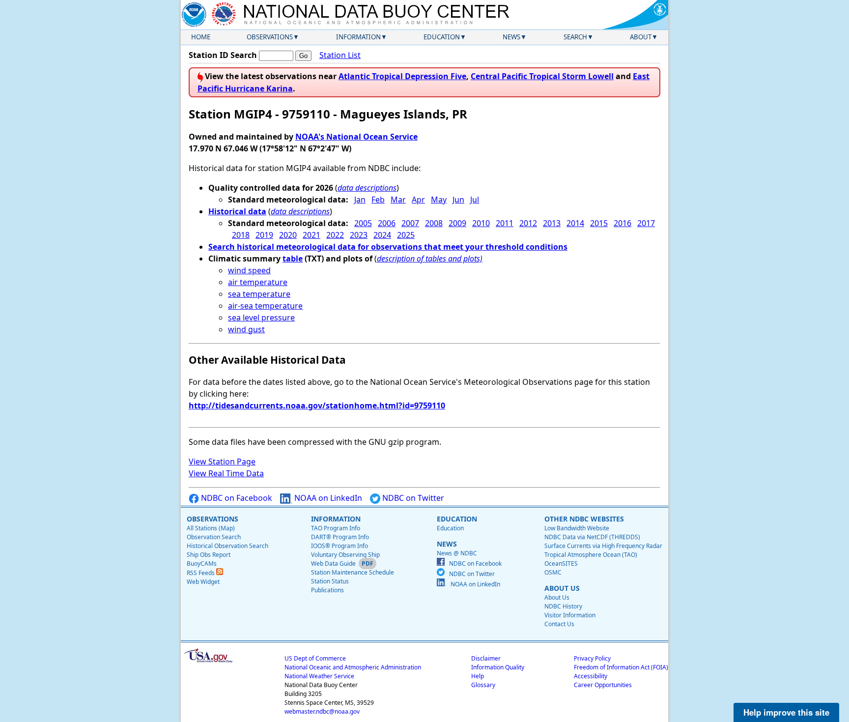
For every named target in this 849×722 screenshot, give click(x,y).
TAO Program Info (335, 528)
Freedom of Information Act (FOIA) (621, 667)
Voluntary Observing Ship (345, 554)
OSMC (553, 572)
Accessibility (590, 676)
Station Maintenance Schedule (352, 572)
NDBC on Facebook (235, 497)
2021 (311, 235)
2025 (406, 235)
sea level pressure (261, 317)
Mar (398, 199)
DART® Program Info (340, 537)
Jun (458, 199)
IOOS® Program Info (339, 546)
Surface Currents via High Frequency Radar (603, 546)
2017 (646, 223)
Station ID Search (223, 55)
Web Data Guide (333, 563)
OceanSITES (561, 563)
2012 (528, 223)
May (439, 199)
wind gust (246, 329)
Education (442, 36)
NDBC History (563, 606)
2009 (457, 223)
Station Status (330, 581)
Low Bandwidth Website (576, 528)
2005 (363, 223)
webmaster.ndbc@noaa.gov (322, 711)
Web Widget (203, 582)
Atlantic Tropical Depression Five (402, 76)
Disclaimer (486, 658)
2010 (481, 223)
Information (358, 36)
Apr (418, 199)
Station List (340, 55)
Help (477, 676)
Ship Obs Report (208, 554)
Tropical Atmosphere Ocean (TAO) (590, 554)
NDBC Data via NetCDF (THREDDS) (592, 537)
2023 (359, 235)
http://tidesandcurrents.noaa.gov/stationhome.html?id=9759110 (317, 405)
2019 (264, 235)
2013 (552, 223)
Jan (360, 199)
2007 (410, 223)
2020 (288, 235)
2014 (575, 223)
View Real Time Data (226, 473)
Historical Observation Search (227, 546)
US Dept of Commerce (315, 658)
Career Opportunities (603, 685)
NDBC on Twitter (412, 497)
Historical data (237, 211)
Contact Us (559, 624)
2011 (504, 223)
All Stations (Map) (211, 528)
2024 (382, 235)
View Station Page (222, 461)
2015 (599, 223)
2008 (434, 223)
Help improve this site (786, 712)
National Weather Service (319, 676)
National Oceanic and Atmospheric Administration (352, 667)
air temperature (257, 282)
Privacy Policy (592, 658)
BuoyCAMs (202, 563)
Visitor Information (569, 615)
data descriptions (367, 187)
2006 (387, 223)
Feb (378, 199)
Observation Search (214, 537)
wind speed (249, 270)
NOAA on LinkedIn (327, 497)
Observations (270, 36)
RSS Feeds (201, 573)
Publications (327, 590)
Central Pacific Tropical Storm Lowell (542, 76)
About (640, 36)
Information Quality (497, 667)
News (511, 36)
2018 (241, 235)
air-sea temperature (265, 305)
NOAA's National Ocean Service (356, 136)
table (293, 258)
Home (200, 36)
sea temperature (259, 294)
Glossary (483, 685)
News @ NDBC (457, 553)
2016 (622, 223)
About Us (556, 597)
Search (575, 36)
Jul (474, 199)
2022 (335, 235)
